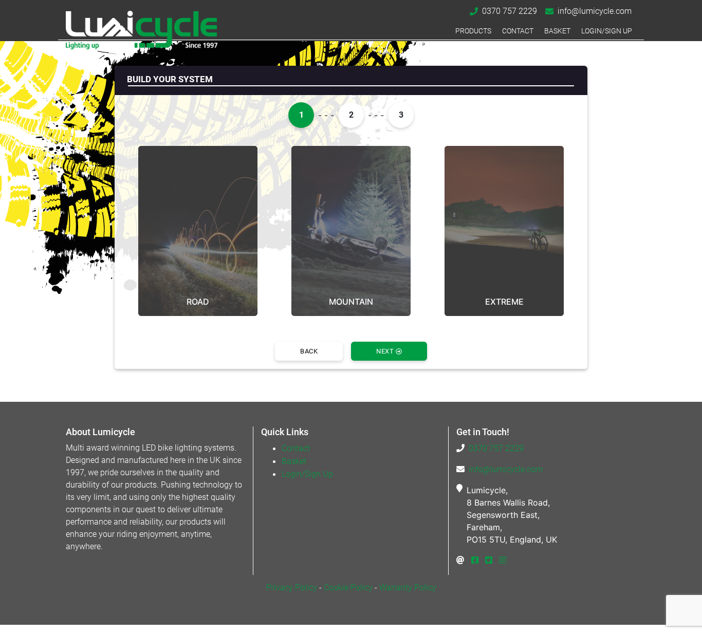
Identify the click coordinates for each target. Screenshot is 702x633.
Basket (557, 31)
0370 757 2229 (509, 11)
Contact (517, 31)
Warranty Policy (407, 587)
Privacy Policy (291, 587)
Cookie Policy (348, 587)
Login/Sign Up (606, 31)
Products (473, 31)
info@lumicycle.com (595, 11)
